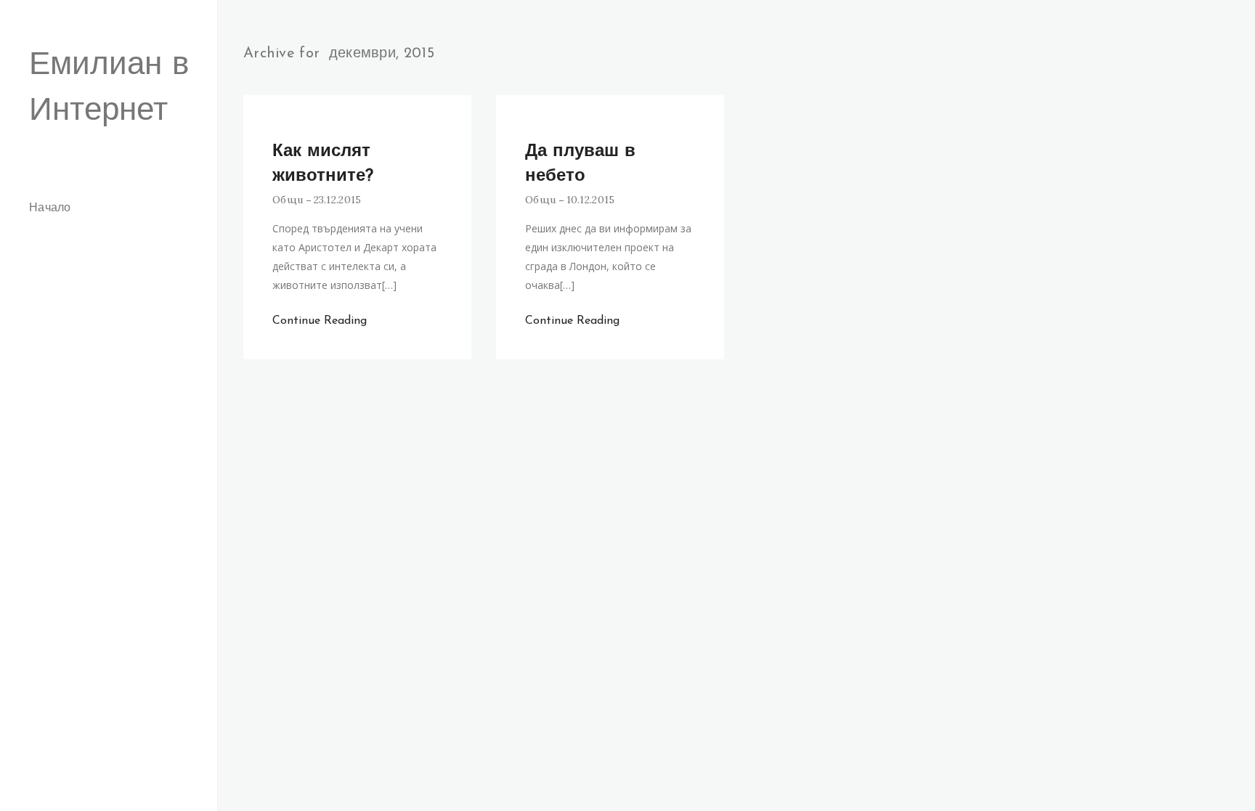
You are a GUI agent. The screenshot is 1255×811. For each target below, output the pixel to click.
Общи (287, 199)
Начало (50, 208)
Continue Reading (319, 321)
